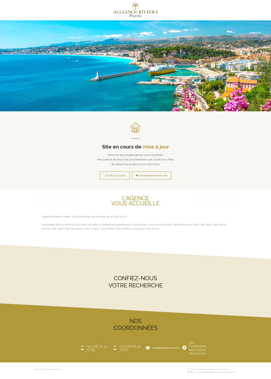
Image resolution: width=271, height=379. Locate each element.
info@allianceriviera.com (153, 175)
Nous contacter (135, 293)
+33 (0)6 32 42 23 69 (115, 175)
